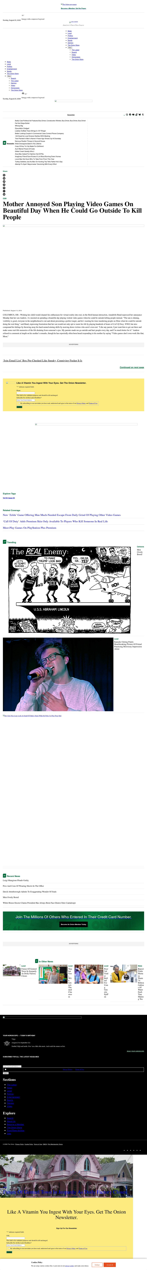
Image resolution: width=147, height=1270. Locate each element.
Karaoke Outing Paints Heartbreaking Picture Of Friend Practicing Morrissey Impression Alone (128, 645)
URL (8, 1235)
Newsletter (71, 115)
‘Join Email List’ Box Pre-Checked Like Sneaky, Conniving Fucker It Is (42, 360)
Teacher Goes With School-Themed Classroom (70, 983)
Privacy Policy (81, 403)
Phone (18, 390)
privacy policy (69, 1266)
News (140, 966)
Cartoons (140, 546)
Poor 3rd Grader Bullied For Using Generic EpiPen (106, 983)
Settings (97, 1265)
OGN (4, 198)
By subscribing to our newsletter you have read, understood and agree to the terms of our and (58, 403)
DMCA (45, 1144)
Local (116, 639)
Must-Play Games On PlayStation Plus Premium (29, 527)
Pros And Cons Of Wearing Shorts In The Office (23, 886)
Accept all (109, 1265)
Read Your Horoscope (135, 1051)
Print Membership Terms (55, 1144)
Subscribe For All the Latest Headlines (29, 398)
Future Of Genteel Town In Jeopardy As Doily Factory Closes (29, 972)
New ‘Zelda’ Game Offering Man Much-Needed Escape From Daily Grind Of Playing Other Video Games (62, 514)
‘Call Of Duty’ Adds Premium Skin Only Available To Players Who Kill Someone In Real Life (55, 521)
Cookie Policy (29, 1144)
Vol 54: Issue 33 (9, 498)
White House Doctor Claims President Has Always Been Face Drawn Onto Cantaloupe (39, 903)
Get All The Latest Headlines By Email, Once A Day (20, 1064)
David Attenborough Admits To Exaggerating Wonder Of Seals (29, 891)
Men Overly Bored (140, 552)
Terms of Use (93, 403)
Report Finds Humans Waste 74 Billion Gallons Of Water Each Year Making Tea (141, 984)
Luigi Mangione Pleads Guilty (16, 880)
